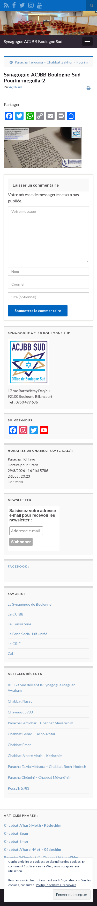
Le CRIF (14, 643)
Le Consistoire (19, 624)
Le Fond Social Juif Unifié (27, 634)
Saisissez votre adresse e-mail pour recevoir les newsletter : (32, 515)
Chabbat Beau (16, 833)
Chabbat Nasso (20, 701)
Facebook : (18, 566)
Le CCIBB (16, 614)
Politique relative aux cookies (56, 885)
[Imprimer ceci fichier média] (89, 87)
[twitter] (22, 4)
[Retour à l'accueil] (48, 23)
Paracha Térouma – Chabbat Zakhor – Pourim (51, 62)
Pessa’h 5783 (18, 788)
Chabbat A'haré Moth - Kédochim (32, 825)
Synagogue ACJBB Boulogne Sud (33, 41)
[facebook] (14, 4)
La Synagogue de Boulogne (29, 604)
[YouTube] (39, 4)
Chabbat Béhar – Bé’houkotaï (31, 734)
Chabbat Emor (19, 744)
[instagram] (31, 4)
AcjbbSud (15, 87)
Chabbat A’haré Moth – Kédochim (35, 755)
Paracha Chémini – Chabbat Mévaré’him (39, 777)
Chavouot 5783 (20, 712)
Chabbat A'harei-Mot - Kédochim (32, 849)
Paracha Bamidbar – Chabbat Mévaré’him (40, 723)
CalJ (11, 653)
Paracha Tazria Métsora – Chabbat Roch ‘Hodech (47, 766)
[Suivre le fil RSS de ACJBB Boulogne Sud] (6, 4)
